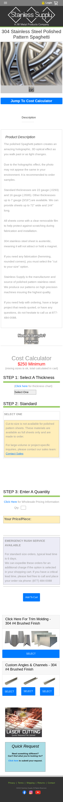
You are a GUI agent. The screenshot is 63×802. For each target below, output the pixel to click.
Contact (51, 783)
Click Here (10, 501)
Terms (21, 783)
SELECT (31, 653)
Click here (21, 386)
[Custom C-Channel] (30, 681)
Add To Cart (31, 597)
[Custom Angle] (11, 681)
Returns (41, 783)
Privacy (11, 783)
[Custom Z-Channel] (49, 681)
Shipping (31, 783)
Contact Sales (14, 453)
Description (28, 117)
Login (49, 2)
